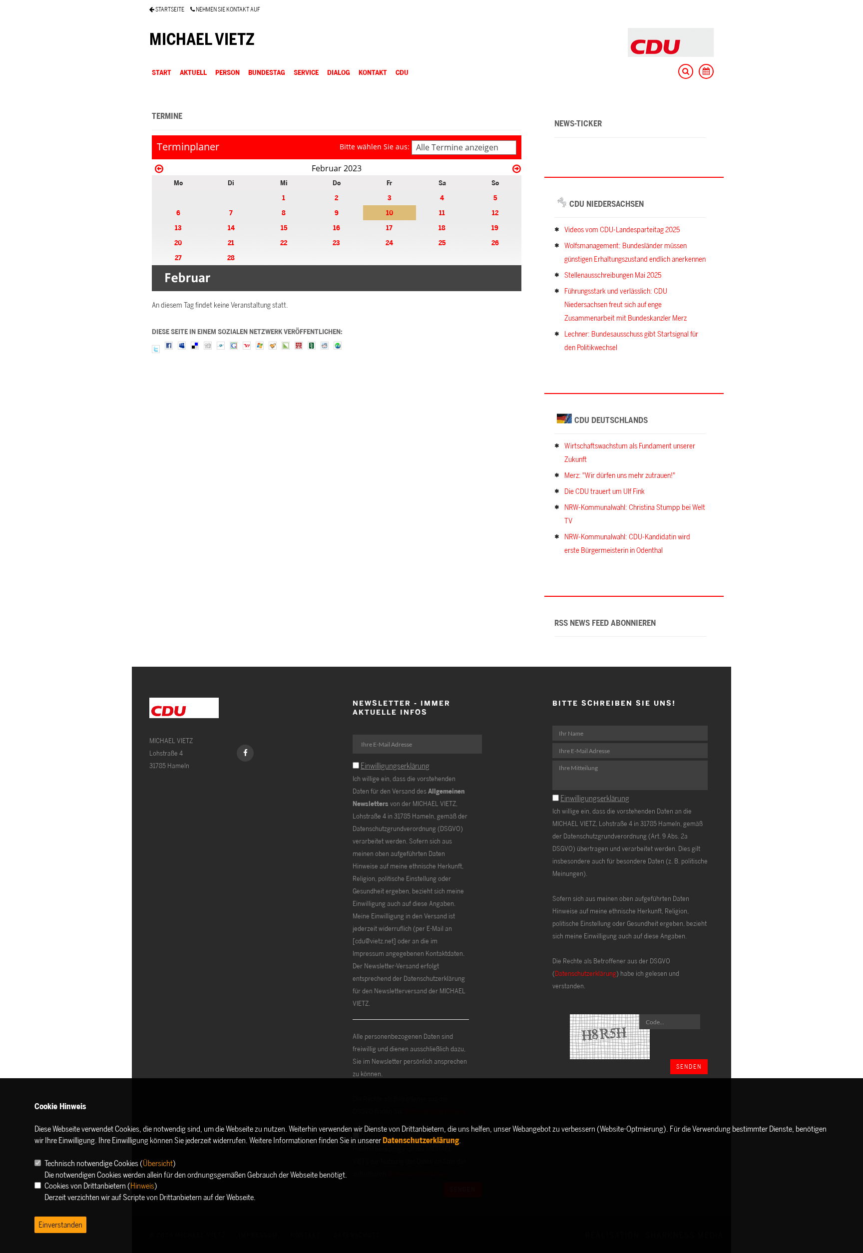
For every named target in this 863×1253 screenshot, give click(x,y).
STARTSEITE (169, 9)
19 (494, 227)
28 (231, 257)
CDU (402, 72)
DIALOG (338, 72)
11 (442, 212)
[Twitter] (156, 348)
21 (231, 242)
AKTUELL (193, 72)
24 (389, 242)
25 (441, 242)
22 (283, 242)
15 (284, 227)
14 (231, 227)
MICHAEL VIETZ (202, 38)
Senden (689, 1066)
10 (389, 212)
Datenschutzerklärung (585, 973)
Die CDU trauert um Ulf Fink (604, 491)
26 (495, 242)
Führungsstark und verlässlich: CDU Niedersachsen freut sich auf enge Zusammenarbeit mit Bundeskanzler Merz (625, 304)
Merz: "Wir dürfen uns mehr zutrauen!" (619, 475)
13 (178, 227)
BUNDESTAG (266, 72)
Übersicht (158, 1163)
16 (336, 227)
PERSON (227, 72)
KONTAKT (373, 72)
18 (441, 227)
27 (178, 257)
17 (389, 227)
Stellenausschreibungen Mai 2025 (612, 275)
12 (495, 212)
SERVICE (306, 72)
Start (161, 72)
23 (336, 242)
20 (178, 242)
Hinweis (142, 1186)
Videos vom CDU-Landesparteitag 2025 (622, 229)
